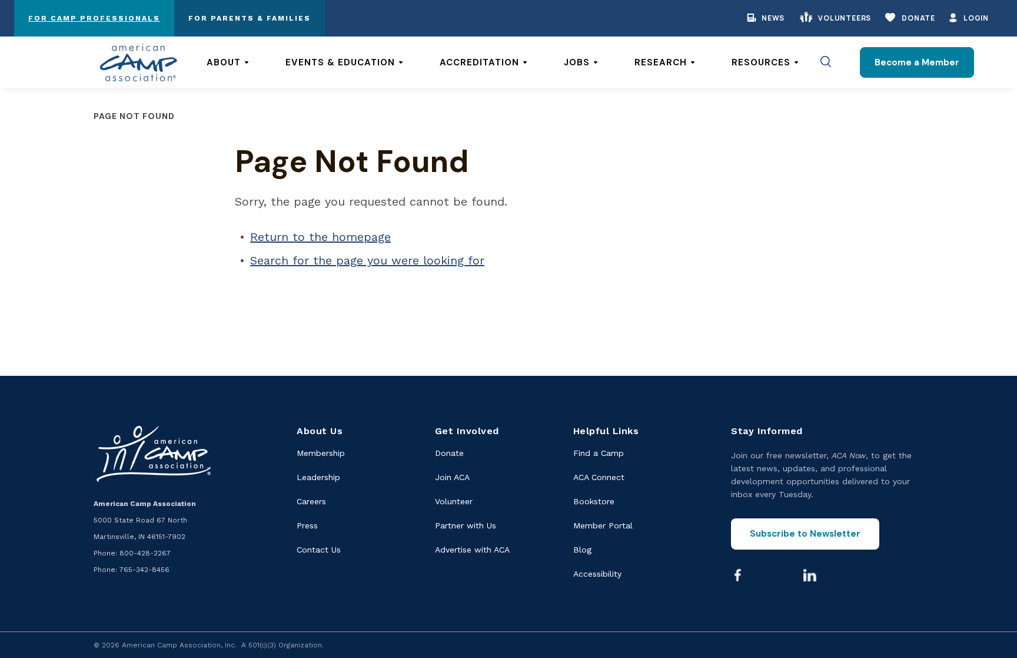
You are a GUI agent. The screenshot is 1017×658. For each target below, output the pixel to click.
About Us (320, 431)
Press (307, 525)
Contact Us (319, 549)
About (224, 62)
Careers (311, 501)
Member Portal (603, 525)
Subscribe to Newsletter (805, 534)
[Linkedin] (809, 574)
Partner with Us (465, 525)
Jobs (577, 62)
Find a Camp (598, 453)
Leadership (318, 477)
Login (976, 18)
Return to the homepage (320, 237)
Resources (761, 62)
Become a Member (917, 62)
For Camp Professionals (94, 18)
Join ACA (452, 477)
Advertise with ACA (472, 549)
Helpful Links (606, 431)
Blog (582, 549)
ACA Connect (598, 477)
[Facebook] (737, 574)
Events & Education (340, 62)
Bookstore (593, 501)
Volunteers (844, 18)
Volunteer (454, 501)
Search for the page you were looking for (367, 260)
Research (660, 62)
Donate (918, 18)
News (773, 18)
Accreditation (479, 62)
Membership (321, 453)
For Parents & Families (249, 18)
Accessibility (597, 573)
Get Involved (467, 431)
